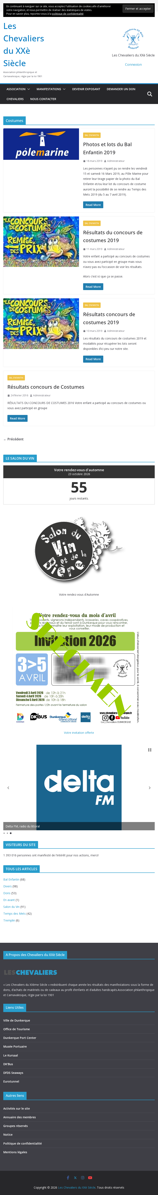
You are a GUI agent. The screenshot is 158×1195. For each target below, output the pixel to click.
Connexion (133, 64)
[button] (28, 89)
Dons (6, 893)
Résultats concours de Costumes (45, 386)
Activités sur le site (16, 1108)
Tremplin (9, 920)
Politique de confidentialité (22, 1143)
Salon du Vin (11, 907)
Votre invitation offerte (79, 733)
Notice (8, 1134)
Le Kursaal (10, 1055)
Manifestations (49, 89)
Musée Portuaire (15, 1046)
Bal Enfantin (92, 135)
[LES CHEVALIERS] (30, 966)
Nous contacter (43, 99)
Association (16, 89)
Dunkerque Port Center (19, 1038)
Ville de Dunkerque (16, 1020)
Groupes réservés (15, 1126)
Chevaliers (15, 99)
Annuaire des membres (19, 1117)
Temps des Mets (14, 913)
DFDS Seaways (13, 1073)
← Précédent (13, 439)
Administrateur (116, 161)
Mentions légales (15, 1152)
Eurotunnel (11, 1081)
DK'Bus (8, 1064)
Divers (7, 886)
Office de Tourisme (16, 1029)
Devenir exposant (86, 89)
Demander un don (121, 89)
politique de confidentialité (68, 14)
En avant (9, 900)
